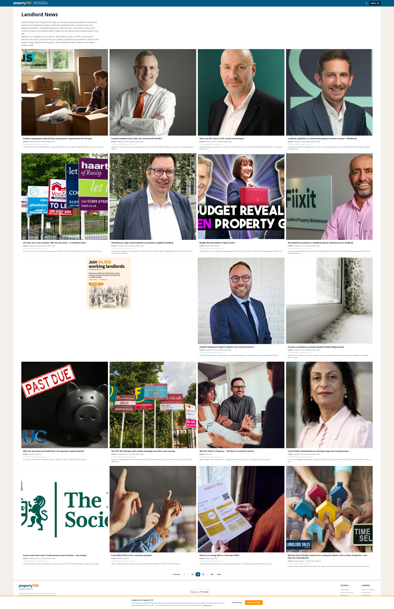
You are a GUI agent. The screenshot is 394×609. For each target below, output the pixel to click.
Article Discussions (347, 593)
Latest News (345, 590)
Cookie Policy (366, 595)
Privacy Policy (366, 593)
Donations (344, 595)
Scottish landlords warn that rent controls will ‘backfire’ (136, 138)
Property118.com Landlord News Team (42, 142)
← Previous (175, 574)
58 (193, 574)
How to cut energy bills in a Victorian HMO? (219, 555)
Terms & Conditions (368, 590)
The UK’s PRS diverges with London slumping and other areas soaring (143, 451)
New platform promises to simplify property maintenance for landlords (320, 242)
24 (136, 561)
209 (212, 574)
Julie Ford (208, 454)
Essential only (237, 602)
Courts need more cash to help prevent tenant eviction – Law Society (54, 555)
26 (48, 561)
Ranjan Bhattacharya (212, 246)
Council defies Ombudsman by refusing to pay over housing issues (318, 451)
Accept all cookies (253, 602)
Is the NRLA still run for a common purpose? (131, 555)
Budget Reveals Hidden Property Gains (217, 242)
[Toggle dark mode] (366, 3)
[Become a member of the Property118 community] (108, 309)
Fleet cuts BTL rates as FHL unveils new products (221, 138)
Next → (220, 574)
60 (203, 574)
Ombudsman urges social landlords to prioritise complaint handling (142, 242)
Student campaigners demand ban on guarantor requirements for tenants (57, 138)
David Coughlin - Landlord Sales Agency (307, 561)
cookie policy (207, 605)
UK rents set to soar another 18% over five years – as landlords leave (54, 242)
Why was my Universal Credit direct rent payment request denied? (53, 451)
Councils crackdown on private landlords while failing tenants (316, 347)
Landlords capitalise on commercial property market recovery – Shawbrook (322, 138)
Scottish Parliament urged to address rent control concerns (226, 347)
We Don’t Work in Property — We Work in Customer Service (226, 451)
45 (48, 144)
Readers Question (35, 454)
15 (48, 457)
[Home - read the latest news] (188, 3)
